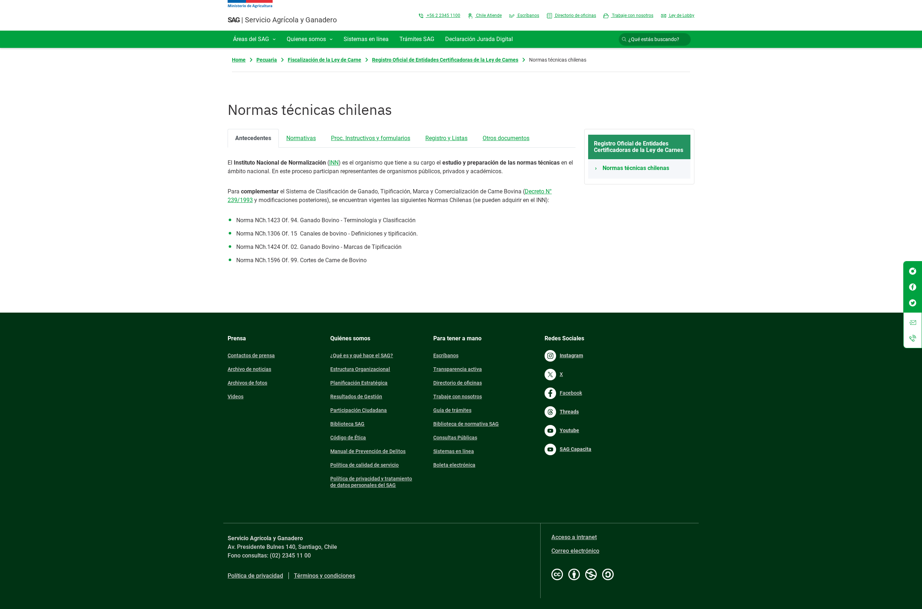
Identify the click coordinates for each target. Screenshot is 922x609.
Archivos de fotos (247, 383)
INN (334, 162)
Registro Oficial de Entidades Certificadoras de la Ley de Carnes (445, 60)
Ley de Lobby (681, 15)
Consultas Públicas (455, 437)
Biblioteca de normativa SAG (466, 424)
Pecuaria (266, 60)
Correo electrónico (575, 550)
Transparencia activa (457, 369)
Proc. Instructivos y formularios (370, 138)
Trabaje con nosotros (632, 15)
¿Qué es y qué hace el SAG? (361, 355)
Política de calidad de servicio (364, 465)
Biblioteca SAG (347, 424)
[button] (254, 39)
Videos (235, 396)
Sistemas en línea (453, 451)
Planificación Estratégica (359, 383)
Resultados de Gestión (356, 396)
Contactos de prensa (251, 355)
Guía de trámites (452, 410)
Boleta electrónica (454, 465)
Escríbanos (527, 15)
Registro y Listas (446, 138)
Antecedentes (253, 138)
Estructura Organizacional (360, 369)
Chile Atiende (488, 15)
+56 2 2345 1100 (443, 15)
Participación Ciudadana (358, 410)
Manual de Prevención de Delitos (368, 451)
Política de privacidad (255, 575)
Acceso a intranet (574, 537)
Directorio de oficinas (575, 15)
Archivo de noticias (249, 369)
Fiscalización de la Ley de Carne (324, 60)
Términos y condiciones (324, 575)
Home (239, 60)
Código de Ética (348, 437)
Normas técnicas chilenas (636, 168)
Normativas (301, 138)
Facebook (571, 393)
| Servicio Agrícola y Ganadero (282, 19)
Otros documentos (506, 138)
